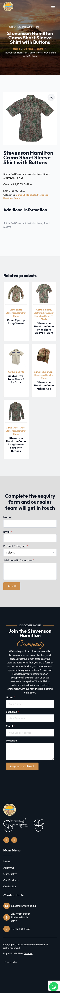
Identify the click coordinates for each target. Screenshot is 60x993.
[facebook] (6, 840)
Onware (28, 953)
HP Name (3, 478)
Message (11, 740)
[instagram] (14, 840)
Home (16, 48)
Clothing (28, 48)
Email (7, 531)
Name (8, 517)
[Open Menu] (53, 6)
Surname (12, 711)
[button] (51, 97)
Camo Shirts (22, 194)
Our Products (11, 880)
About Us (8, 867)
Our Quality (10, 874)
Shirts (40, 48)
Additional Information (18, 560)
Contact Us (9, 886)
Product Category (15, 546)
